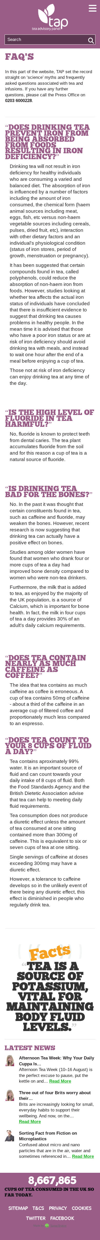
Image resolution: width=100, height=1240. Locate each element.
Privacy (58, 1208)
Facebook (62, 1218)
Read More (60, 1081)
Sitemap (18, 1208)
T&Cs (38, 1208)
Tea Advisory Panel (50, 17)
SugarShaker (58, 1225)
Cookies (82, 1208)
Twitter (35, 1218)
